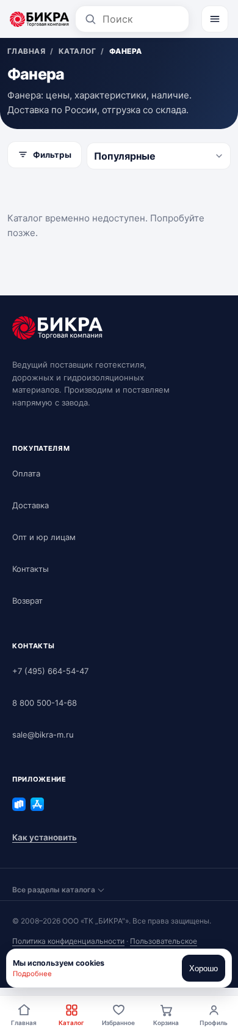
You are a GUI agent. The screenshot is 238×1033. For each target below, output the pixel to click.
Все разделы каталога (53, 889)
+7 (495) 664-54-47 (50, 671)
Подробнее (32, 973)
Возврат (27, 600)
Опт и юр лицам (44, 537)
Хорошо (203, 968)
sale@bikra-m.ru (43, 734)
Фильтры (52, 155)
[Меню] (214, 19)
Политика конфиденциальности (68, 941)
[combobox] (141, 19)
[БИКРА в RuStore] (19, 804)
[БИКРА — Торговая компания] (39, 19)
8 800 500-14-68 (44, 703)
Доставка (30, 505)
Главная (24, 1022)
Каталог (71, 1022)
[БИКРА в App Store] (37, 804)
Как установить (44, 837)
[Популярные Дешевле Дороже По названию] (159, 156)
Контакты (30, 569)
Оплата (26, 473)
